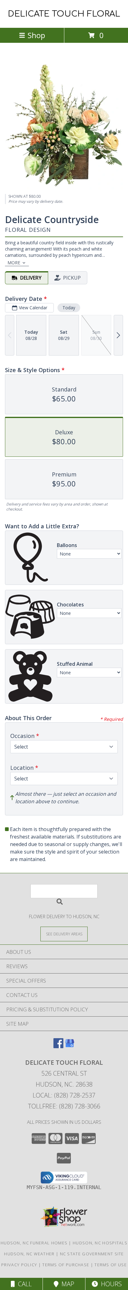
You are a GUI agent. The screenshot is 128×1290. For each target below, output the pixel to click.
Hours (110, 1284)
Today (68, 308)
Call (23, 1284)
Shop (36, 35)
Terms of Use (110, 1265)
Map (66, 1284)
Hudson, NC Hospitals (100, 1243)
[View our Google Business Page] (70, 1046)
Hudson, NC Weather (29, 1254)
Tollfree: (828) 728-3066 (64, 1106)
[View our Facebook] (58, 1046)
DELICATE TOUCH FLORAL (64, 13)
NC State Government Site (92, 1254)
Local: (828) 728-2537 (64, 1095)
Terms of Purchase (65, 1265)
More (13, 263)
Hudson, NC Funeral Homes (34, 1243)
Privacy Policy (19, 1265)
